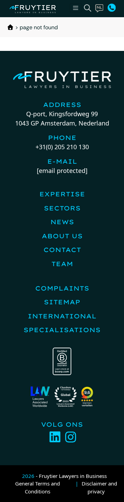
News (62, 222)
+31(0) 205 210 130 (62, 147)
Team (62, 264)
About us (62, 236)
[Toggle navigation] (76, 7)
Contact (62, 250)
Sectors (62, 208)
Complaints (62, 288)
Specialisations (62, 330)
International (62, 316)
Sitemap (62, 302)
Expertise (62, 194)
